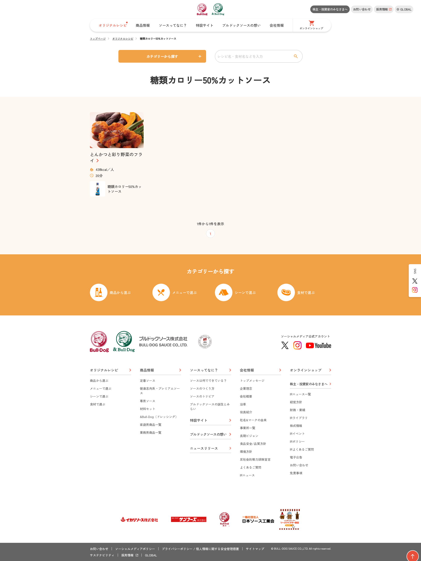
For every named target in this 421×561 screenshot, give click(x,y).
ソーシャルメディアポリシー (135, 548)
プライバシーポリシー (177, 548)
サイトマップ (255, 548)
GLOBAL (151, 555)
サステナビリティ (102, 555)
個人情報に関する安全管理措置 (217, 548)
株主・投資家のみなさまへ (330, 9)
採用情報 (127, 555)
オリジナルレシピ (122, 38)
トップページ (98, 38)
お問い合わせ (362, 9)
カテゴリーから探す (162, 56)
